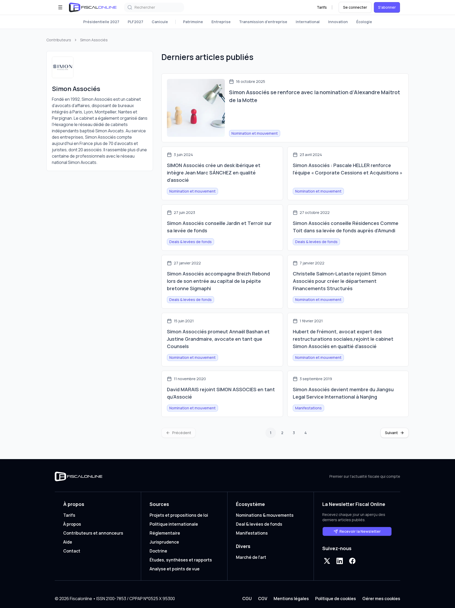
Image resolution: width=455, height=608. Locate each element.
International (308, 21)
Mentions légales (291, 598)
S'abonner (387, 7)
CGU (247, 598)
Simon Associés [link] (94, 39)
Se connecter (355, 7)
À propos (72, 524)
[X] (327, 561)
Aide (67, 542)
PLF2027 (135, 21)
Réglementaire (165, 533)
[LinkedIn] (339, 561)
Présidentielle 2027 (101, 21)
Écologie (364, 21)
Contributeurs (58, 39)
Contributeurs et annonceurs (93, 533)
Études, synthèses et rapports (181, 560)
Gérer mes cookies (381, 598)
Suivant (391, 432)
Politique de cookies (335, 598)
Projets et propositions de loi (179, 515)
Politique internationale (174, 524)
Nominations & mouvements (265, 515)
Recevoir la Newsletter (360, 531)
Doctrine (158, 551)
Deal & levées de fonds (259, 524)
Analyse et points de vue (175, 569)
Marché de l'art (251, 557)
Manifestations (252, 533)
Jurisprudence (164, 542)
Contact (71, 551)
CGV (262, 598)
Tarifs (322, 7)
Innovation (338, 21)
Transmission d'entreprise (263, 21)
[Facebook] (352, 561)
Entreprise (221, 21)
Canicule (160, 21)
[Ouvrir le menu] (60, 7)
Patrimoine (193, 21)
